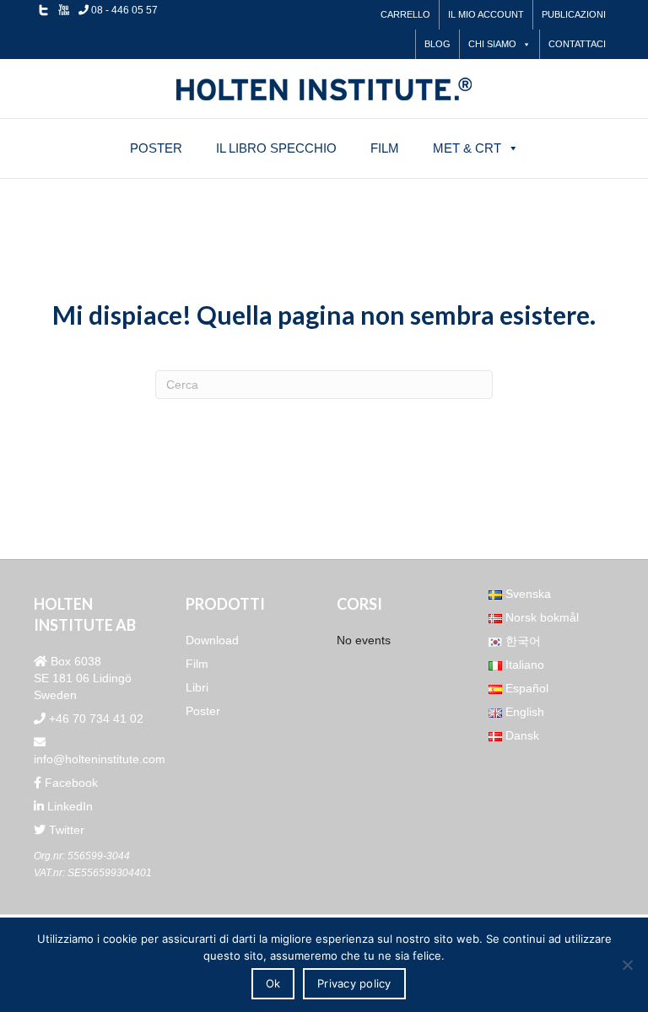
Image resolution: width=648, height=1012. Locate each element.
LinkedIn (68, 806)
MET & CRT (467, 148)
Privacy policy (354, 983)
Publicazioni (574, 14)
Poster (156, 148)
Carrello (405, 14)
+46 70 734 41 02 (94, 718)
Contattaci (577, 44)
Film (384, 148)
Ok (273, 983)
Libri (197, 687)
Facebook (69, 782)
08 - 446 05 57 (123, 10)
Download (212, 640)
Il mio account (486, 14)
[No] (626, 964)
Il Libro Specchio (276, 148)
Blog (437, 44)
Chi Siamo (492, 44)
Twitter (65, 830)
